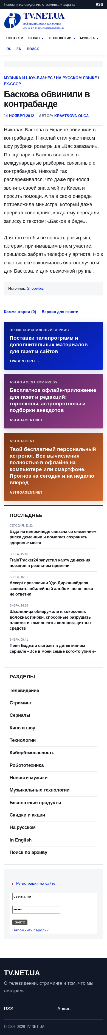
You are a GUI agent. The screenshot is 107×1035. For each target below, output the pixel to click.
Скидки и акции (27, 815)
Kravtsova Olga (71, 116)
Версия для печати (60, 311)
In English (21, 840)
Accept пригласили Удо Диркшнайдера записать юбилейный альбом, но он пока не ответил (51, 588)
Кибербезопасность (32, 752)
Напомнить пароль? (30, 930)
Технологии (60, 38)
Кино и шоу (22, 727)
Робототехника (27, 765)
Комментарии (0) (20, 311)
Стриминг (21, 702)
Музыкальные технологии (39, 790)
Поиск (33, 49)
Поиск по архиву (28, 852)
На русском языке (76, 78)
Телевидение (24, 690)
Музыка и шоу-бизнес (28, 78)
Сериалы (20, 715)
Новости (14, 38)
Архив (64, 1008)
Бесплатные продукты (35, 802)
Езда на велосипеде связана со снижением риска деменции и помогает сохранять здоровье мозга (53, 537)
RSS (99, 4)
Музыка (87, 38)
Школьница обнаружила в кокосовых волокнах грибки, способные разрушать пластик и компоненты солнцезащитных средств (51, 619)
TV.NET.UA (22, 973)
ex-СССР (12, 84)
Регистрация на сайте (35, 883)
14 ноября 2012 (19, 116)
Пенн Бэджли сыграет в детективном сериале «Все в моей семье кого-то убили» (53, 648)
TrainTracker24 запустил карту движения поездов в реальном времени (50, 563)
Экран (34, 38)
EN (18, 49)
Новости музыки (28, 777)
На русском (23, 827)
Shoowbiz (35, 288)
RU (9, 49)
